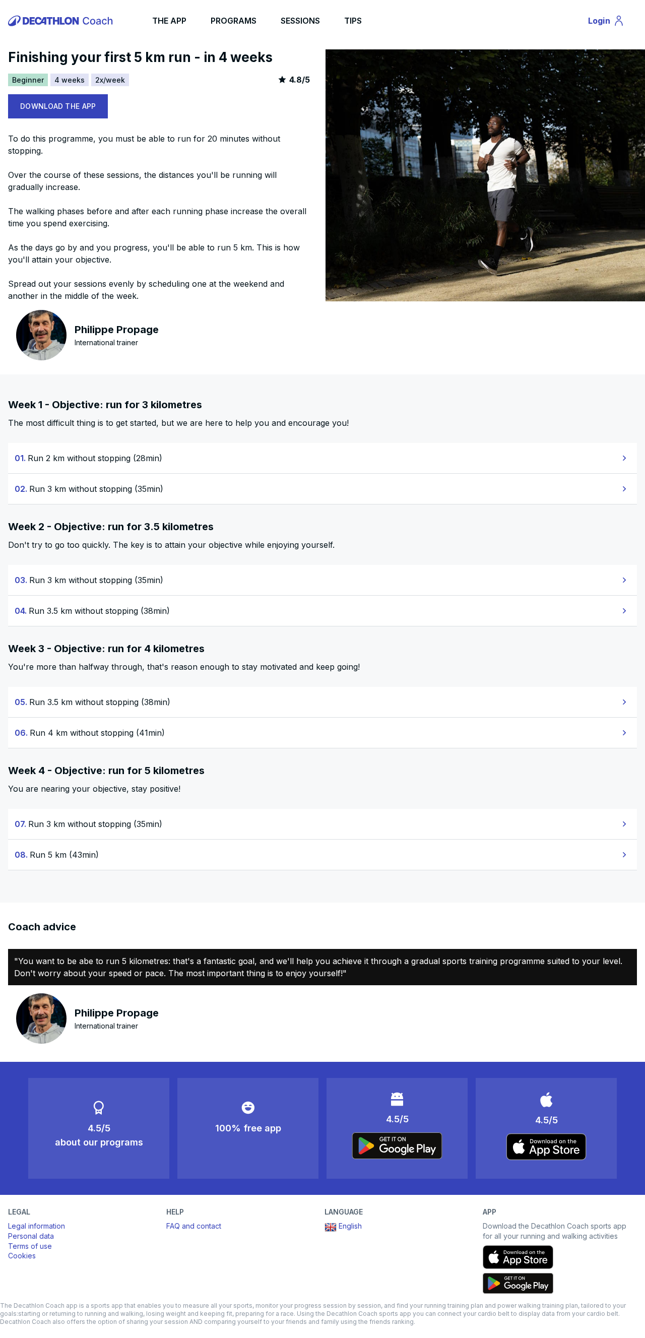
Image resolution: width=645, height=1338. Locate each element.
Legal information (36, 1226)
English (350, 1226)
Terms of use (30, 1246)
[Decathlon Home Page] (62, 20)
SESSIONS (300, 21)
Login (610, 23)
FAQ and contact (193, 1226)
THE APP (169, 21)
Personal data (31, 1236)
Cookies (22, 1255)
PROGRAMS (233, 21)
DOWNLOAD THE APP (58, 106)
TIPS (353, 21)
